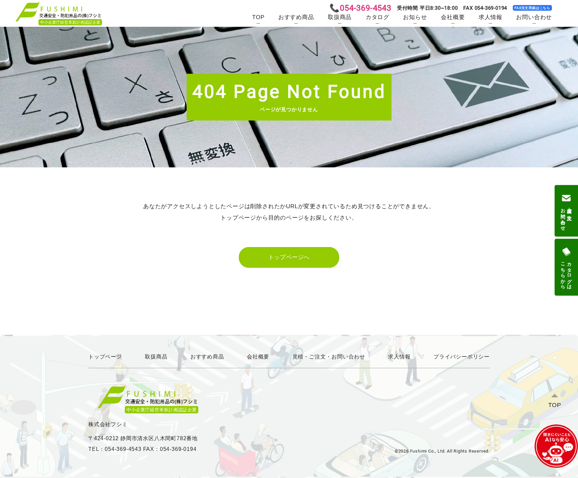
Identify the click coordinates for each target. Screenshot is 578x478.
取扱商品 (340, 17)
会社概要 (453, 17)
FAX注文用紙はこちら (532, 8)
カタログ (377, 17)
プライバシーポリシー (462, 357)
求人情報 (490, 17)
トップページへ (289, 257)
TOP (258, 17)
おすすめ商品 (296, 17)
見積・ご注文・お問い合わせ (328, 357)
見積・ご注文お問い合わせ (566, 216)
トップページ (105, 357)
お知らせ (415, 17)
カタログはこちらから (566, 273)
